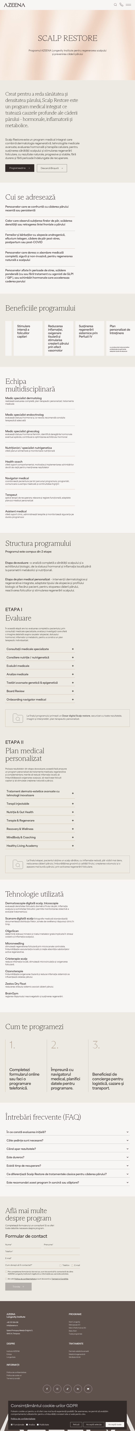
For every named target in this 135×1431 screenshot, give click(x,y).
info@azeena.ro (12, 1325)
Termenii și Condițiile (60, 1279)
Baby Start (73, 1331)
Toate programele (75, 1334)
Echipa (9, 1354)
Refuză (76, 1424)
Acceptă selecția (94, 1424)
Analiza (32, 1424)
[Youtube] (88, 1389)
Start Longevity (74, 1322)
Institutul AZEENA (13, 1351)
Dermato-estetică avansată (79, 1351)
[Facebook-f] (47, 1389)
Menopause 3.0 (74, 1325)
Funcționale (18, 1424)
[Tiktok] (68, 1389)
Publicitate (44, 1424)
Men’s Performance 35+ (77, 1328)
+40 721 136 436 (12, 1322)
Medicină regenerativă (77, 1354)
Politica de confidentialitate (16, 1372)
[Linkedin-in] (78, 1389)
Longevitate (11, 1357)
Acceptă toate (114, 1424)
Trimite (16, 1286)
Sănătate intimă (74, 1357)
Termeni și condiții (13, 1378)
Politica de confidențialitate (25, 1279)
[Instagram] (57, 1389)
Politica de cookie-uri (14, 1375)
